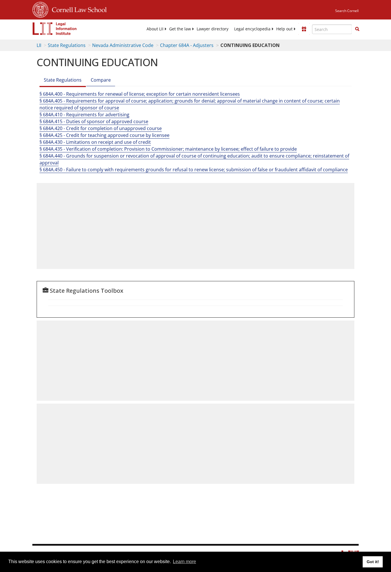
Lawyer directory (212, 29)
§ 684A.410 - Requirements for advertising (84, 114)
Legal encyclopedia (252, 29)
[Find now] (357, 29)
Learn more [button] (184, 561)
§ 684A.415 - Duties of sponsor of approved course (94, 121)
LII (39, 45)
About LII (155, 29)
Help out (284, 29)
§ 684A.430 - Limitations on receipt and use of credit (95, 142)
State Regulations (67, 45)
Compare (101, 80)
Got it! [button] (373, 561)
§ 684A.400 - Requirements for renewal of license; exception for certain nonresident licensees (140, 94)
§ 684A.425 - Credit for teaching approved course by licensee (104, 135)
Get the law (180, 29)
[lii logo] (55, 28)
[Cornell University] (40, 9)
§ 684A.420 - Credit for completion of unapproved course (101, 128)
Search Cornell (347, 10)
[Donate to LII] (304, 29)
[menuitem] (155, 29)
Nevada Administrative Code (122, 45)
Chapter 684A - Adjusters (187, 45)
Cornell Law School (77, 9)
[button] (357, 29)
